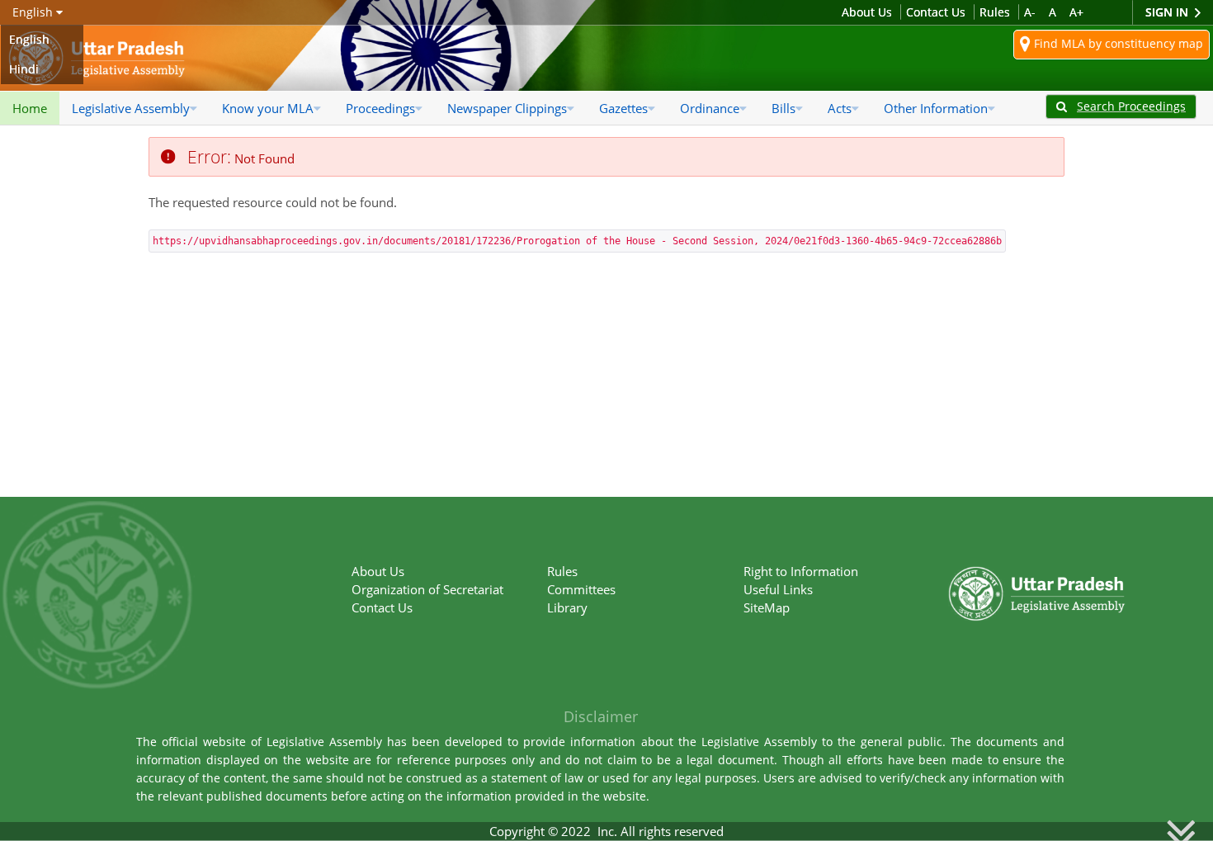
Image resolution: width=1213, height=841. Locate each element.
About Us (867, 12)
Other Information (936, 108)
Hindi (24, 69)
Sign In (1168, 12)
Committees (581, 589)
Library (567, 607)
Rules (994, 12)
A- (1030, 12)
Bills (783, 108)
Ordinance (709, 108)
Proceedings (380, 108)
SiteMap (766, 607)
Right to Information (800, 571)
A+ (1076, 12)
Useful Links (778, 589)
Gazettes (623, 108)
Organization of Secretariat (427, 589)
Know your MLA (268, 108)
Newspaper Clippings (507, 108)
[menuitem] (29, 108)
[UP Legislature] (1037, 567)
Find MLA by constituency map (1117, 43)
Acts (840, 108)
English (29, 39)
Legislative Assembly (131, 108)
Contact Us (935, 12)
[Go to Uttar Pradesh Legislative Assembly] (97, 58)
